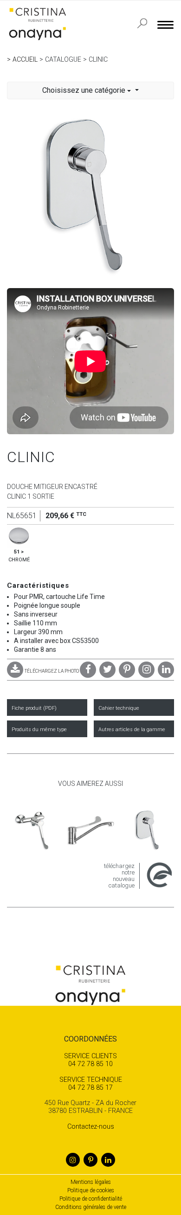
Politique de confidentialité (90, 1199)
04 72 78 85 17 (90, 1084)
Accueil (25, 59)
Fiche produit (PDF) (34, 708)
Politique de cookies (90, 1190)
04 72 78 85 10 (90, 1060)
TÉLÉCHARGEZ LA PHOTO (52, 671)
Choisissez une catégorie (84, 90)
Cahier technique (118, 708)
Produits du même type (39, 729)
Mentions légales (91, 1182)
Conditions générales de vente (90, 1207)
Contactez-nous (90, 1127)
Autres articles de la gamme (131, 729)
